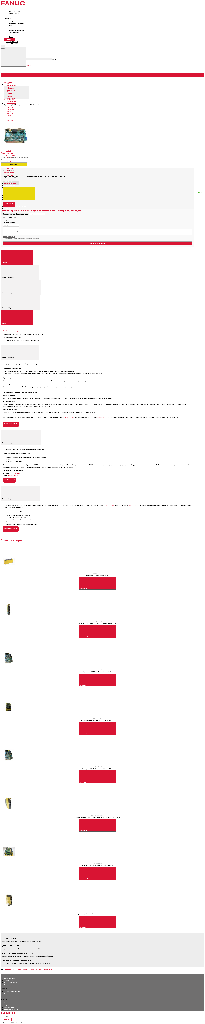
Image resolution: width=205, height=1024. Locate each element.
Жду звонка (13, 164)
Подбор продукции (14, 11)
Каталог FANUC (33, 85)
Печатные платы (11, 93)
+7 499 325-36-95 (69, 417)
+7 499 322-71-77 (12, 42)
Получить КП (9, 40)
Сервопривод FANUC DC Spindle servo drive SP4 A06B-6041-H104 (23, 969)
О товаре (5, 262)
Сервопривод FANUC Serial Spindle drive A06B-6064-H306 (97, 866)
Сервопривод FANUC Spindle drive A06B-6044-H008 (97, 769)
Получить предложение (97, 243)
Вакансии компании (14, 33)
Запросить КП (84, 588)
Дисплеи (9, 96)
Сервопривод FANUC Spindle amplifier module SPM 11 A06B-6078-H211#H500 (97, 817)
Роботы (9, 84)
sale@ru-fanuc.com (12, 43)
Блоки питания (11, 98)
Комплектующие (10, 179)
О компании (8, 28)
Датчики (9, 92)
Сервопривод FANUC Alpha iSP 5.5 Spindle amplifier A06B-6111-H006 (97, 624)
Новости (11, 37)
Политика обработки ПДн (35, 238)
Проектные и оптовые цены (16, 23)
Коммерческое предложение (17, 21)
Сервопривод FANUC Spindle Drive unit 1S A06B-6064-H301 (97, 720)
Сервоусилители (10, 185)
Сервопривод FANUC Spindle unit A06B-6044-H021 (97, 672)
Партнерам (8, 18)
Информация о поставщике (16, 30)
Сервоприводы (11, 88)
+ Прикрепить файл (9, 237)
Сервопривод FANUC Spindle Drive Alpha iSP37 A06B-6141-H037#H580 (97, 914)
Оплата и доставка (14, 13)
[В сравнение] (13, 120)
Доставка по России (8, 278)
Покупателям (8, 9)
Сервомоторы (10, 87)
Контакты (11, 35)
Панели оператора (12, 100)
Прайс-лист (12, 25)
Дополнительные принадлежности (16, 206)
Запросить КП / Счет (8, 308)
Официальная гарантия (9, 293)
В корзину (6, 199)
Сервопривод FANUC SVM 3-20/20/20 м (97, 575)
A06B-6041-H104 (47, 969)
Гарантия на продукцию (15, 16)
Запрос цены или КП (10, 423)
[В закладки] (37, 120)
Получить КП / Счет (9, 479)
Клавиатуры (10, 95)
